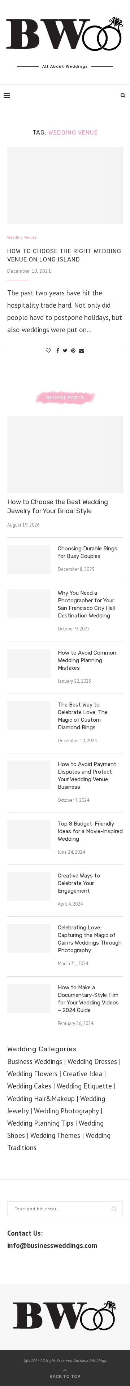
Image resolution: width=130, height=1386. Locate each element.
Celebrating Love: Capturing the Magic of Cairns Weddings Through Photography (90, 939)
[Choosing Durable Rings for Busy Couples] (29, 559)
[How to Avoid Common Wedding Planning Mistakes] (29, 663)
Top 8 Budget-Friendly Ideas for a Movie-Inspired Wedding (90, 831)
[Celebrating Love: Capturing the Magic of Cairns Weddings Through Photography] (29, 938)
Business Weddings (34, 1061)
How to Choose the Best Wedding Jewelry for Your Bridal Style (57, 506)
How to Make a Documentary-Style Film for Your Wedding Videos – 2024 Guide (88, 998)
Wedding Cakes (29, 1086)
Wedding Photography (66, 1110)
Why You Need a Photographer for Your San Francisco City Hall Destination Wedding (86, 604)
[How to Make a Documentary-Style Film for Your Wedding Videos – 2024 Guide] (29, 998)
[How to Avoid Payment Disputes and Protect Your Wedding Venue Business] (29, 775)
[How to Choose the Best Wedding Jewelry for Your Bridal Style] (65, 454)
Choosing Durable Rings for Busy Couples (87, 552)
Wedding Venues (21, 237)
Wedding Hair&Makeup (41, 1098)
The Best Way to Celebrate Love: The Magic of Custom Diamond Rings (83, 716)
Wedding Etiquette (84, 1086)
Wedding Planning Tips (40, 1123)
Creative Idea (82, 1073)
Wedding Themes (55, 1135)
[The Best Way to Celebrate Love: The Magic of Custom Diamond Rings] (29, 715)
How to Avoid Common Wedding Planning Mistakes (87, 660)
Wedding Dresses (92, 1061)
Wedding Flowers (32, 1073)
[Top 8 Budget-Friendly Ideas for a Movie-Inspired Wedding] (29, 834)
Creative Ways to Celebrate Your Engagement (79, 883)
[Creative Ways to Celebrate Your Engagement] (29, 886)
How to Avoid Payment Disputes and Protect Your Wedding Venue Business (87, 775)
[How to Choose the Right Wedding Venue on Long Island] (65, 185)
